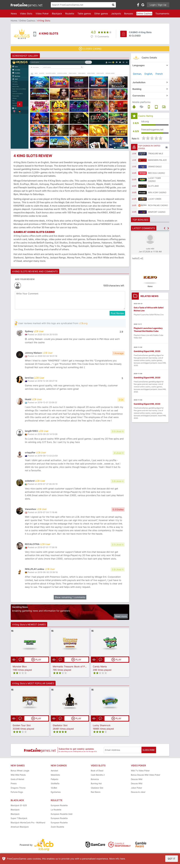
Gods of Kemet (17, 779)
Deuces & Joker (138, 792)
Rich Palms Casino (158, 205)
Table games (84, 13)
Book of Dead (97, 770)
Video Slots (26, 13)
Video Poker (42, 13)
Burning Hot (96, 783)
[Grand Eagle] (142, 166)
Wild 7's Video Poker (140, 770)
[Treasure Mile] (142, 153)
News (14, 13)
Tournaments (162, 13)
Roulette (69, 13)
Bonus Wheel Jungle (20, 770)
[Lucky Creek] (142, 199)
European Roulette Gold (61, 814)
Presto (14, 783)
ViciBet (54, 788)
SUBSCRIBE (148, 750)
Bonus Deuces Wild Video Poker (145, 775)
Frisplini (137, 258)
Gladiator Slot (60, 725)
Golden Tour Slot (22, 725)
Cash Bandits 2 (98, 775)
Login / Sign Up (158, 4)
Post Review (117, 313)
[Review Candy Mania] (110, 642)
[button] (19, 104)
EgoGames (56, 792)
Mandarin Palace (157, 160)
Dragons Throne (18, 788)
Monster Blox (20, 666)
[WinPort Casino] (142, 212)
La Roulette (56, 809)
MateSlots (55, 775)
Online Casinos (144, 13)
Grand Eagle (155, 166)
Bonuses (128, 13)
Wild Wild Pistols (18, 775)
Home (14, 20)
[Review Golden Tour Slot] (30, 701)
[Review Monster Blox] (30, 642)
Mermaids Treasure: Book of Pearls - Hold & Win (78, 666)
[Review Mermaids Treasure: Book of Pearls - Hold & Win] (70, 642)
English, (149, 73)
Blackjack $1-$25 (19, 805)
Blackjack (57, 13)
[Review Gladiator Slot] (70, 701)
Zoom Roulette (57, 827)
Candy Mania (100, 666)
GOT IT (171, 858)
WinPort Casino (157, 212)
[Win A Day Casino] (142, 192)
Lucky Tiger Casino (154, 179)
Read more (121, 616)
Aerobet (54, 770)
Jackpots (116, 13)
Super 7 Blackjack (19, 818)
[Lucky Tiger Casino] (142, 179)
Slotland (153, 186)
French (159, 73)
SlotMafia (55, 783)
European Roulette (59, 805)
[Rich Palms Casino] (142, 205)
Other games (101, 13)
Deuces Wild (136, 779)
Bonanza (95, 779)
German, (137, 73)
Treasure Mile (155, 153)
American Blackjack (20, 827)
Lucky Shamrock (102, 725)
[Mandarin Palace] (142, 160)
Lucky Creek (154, 199)
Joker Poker (136, 788)
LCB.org (83, 323)
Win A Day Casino (157, 192)
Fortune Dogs (17, 792)
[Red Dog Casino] (142, 173)
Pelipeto (54, 779)
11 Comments (102, 36)
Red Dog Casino (156, 173)
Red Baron (95, 792)
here (122, 858)
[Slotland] (142, 186)
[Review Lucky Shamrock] (110, 701)
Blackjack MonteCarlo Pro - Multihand (28, 822)
